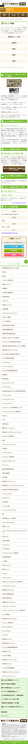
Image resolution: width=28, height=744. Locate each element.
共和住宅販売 (6, 296)
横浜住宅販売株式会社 (8, 469)
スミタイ (4, 573)
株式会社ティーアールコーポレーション (13, 485)
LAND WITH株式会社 (8, 594)
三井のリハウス (6, 565)
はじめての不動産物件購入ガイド (10, 691)
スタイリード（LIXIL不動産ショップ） (12, 407)
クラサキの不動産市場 (8, 667)
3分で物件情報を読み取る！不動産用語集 (12, 695)
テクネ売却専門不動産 (8, 358)
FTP (3, 419)
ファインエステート (7, 403)
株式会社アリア (6, 651)
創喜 (3, 440)
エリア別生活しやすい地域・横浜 (10, 699)
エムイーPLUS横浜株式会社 (10, 370)
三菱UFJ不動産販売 (7, 292)
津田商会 (4, 288)
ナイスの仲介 (6, 548)
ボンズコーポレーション (9, 460)
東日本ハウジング (7, 304)
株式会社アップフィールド (9, 659)
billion (4, 276)
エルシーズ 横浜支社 (8, 456)
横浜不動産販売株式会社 (9, 333)
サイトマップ (4, 715)
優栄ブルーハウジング (8, 428)
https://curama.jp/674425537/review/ (18, 202)
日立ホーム (5, 536)
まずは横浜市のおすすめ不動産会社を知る (13, 242)
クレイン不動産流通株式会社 (10, 647)
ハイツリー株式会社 (7, 622)
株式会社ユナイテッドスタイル (10, 672)
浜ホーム (4, 415)
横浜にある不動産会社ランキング (10, 680)
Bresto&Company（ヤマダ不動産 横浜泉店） (14, 391)
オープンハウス (6, 577)
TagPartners (5, 423)
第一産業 (4, 477)
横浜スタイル (6, 569)
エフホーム (5, 300)
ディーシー (5, 465)
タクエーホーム (6, 362)
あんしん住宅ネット (7, 626)
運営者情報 (4, 712)
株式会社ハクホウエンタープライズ (12, 432)
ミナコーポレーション (8, 399)
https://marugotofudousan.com (9, 233)
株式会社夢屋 (6, 473)
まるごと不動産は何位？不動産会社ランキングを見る (13, 169)
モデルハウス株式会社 (8, 436)
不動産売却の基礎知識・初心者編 (10, 703)
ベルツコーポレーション (9, 585)
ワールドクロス (6, 630)
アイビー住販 (6, 506)
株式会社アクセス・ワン (9, 481)
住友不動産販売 (6, 557)
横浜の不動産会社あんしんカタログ (10, 687)
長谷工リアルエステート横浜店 (10, 337)
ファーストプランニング (9, 444)
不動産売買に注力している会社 (10, 268)
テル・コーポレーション (9, 676)
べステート (5, 635)
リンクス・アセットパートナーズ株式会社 (13, 610)
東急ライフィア (6, 284)
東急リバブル (6, 526)
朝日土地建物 (6, 540)
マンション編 (13, 246)
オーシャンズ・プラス (8, 382)
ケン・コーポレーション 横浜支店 (11, 411)
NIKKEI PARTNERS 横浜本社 (10, 489)
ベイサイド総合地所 (7, 280)
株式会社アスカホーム (8, 589)
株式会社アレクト (7, 663)
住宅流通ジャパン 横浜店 (9, 518)
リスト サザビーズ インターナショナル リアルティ (14, 531)
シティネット (6, 544)
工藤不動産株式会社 (7, 329)
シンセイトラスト (7, 493)
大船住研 (4, 448)
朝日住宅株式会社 (7, 598)
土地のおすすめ (23, 15)
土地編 (13, 254)
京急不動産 (5, 309)
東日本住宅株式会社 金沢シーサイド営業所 (13, 345)
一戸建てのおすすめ (4, 15)
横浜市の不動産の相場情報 (8, 684)
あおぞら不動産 (6, 655)
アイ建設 (4, 561)
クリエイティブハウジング (9, 313)
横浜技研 (4, 374)
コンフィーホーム (7, 395)
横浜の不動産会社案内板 (6, 1)
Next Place (5, 501)
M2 (3, 514)
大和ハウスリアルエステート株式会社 (12, 581)
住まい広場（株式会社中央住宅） (11, 354)
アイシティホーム (7, 452)
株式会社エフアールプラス (9, 618)
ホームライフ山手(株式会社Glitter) (11, 341)
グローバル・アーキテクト (9, 606)
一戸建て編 (13, 250)
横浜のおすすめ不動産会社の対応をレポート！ (12, 707)
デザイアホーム (6, 387)
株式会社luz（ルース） (8, 643)
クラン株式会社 (6, 321)
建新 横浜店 (5, 378)
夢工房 (4, 272)
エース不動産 (6, 614)
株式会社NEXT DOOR (8, 325)
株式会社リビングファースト (10, 350)
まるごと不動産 (6, 317)
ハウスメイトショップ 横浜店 (10, 552)
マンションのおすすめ (14, 15)
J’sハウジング (6, 497)
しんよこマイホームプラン (9, 510)
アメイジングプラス (7, 366)
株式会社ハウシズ (7, 639)
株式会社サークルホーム (9, 602)
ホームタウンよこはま (8, 522)
